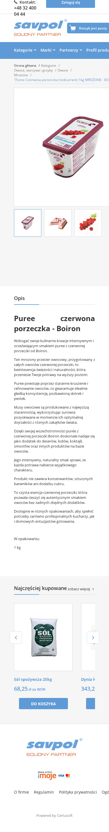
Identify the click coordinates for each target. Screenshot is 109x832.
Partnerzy (69, 50)
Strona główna (25, 65)
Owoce (63, 70)
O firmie (21, 792)
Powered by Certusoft (54, 815)
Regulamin (44, 792)
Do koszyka (43, 703)
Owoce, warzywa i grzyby (34, 70)
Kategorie (23, 50)
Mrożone (21, 75)
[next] (93, 637)
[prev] (16, 637)
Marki (46, 50)
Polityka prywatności (78, 792)
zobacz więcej (79, 588)
